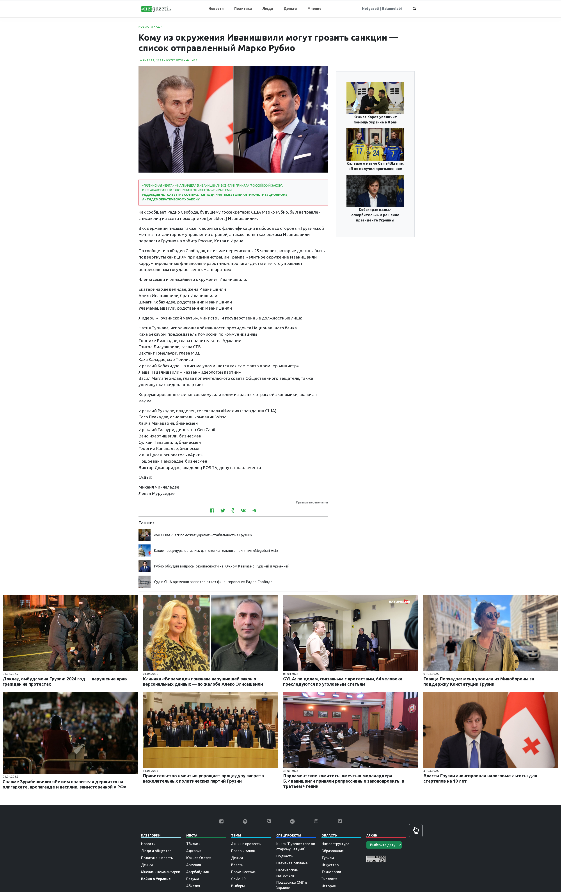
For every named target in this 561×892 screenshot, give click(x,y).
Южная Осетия (198, 858)
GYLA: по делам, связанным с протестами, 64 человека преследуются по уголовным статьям (342, 681)
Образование (332, 851)
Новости (216, 9)
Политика (243, 9)
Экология (329, 879)
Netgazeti (371, 9)
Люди (267, 9)
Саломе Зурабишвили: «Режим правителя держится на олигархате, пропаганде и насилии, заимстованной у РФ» (64, 784)
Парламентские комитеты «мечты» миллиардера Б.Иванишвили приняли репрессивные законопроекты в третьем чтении (343, 781)
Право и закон (243, 851)
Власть (237, 865)
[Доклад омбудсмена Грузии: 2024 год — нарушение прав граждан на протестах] (70, 633)
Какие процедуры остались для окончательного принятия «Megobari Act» (216, 551)
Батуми (192, 879)
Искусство (330, 865)
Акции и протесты (246, 844)
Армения (193, 865)
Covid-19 (238, 879)
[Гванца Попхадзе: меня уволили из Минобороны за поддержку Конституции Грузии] (490, 633)
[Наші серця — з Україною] (156, 8)
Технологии (331, 872)
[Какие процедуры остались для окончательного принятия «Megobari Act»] (144, 550)
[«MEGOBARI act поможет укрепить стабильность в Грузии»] (144, 535)
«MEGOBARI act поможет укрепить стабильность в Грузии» (203, 535)
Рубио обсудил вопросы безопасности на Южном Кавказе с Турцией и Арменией (221, 566)
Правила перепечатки (312, 502)
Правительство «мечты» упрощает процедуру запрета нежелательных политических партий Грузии (203, 778)
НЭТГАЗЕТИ (174, 60)
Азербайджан (197, 872)
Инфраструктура (335, 844)
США (159, 26)
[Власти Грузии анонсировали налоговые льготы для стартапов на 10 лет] (490, 729)
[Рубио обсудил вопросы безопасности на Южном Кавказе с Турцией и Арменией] (144, 566)
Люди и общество (156, 851)
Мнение (314, 9)
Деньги (290, 9)
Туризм (327, 858)
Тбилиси (193, 844)
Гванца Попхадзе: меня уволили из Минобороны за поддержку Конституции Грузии (478, 681)
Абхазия (193, 886)
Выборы (238, 886)
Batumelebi (392, 9)
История (328, 886)
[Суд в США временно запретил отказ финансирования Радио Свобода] (144, 581)
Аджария (194, 851)
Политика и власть (157, 858)
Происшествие (243, 872)
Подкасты (284, 856)
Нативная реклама (292, 863)
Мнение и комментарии (160, 872)
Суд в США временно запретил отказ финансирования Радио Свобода (213, 582)
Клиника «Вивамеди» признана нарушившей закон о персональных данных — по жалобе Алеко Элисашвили (203, 681)
